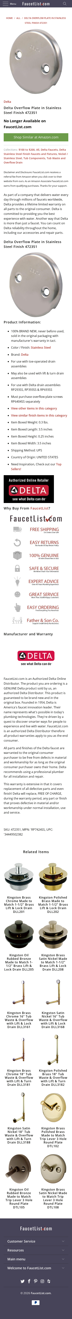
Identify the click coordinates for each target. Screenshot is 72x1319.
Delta (7, 102)
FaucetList (39, 508)
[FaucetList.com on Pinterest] (36, 1281)
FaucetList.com (41, 1293)
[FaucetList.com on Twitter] (22, 1281)
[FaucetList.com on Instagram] (42, 1281)
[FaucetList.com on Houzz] (49, 1281)
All (37, 149)
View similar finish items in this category (39, 415)
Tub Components (34, 158)
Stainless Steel (41, 347)
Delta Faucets (49, 149)
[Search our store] (66, 3)
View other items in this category (34, 408)
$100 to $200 (27, 149)
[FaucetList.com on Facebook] (29, 1281)
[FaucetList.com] (36, 3)
